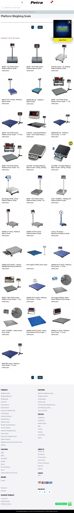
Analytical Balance (6, 416)
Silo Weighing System (44, 408)
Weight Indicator (5, 439)
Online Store (41, 460)
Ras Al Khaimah (5, 467)
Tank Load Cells (42, 410)
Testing (40, 429)
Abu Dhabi (4, 458)
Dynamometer (5, 408)
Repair (40, 438)
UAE (2, 453)
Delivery (40, 469)
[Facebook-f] (40, 492)
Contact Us (41, 451)
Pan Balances (5, 413)
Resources (4, 488)
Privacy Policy (42, 457)
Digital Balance (5, 419)
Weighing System (43, 396)
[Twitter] (45, 492)
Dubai (2, 455)
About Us (40, 466)
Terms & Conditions (43, 463)
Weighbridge (4, 399)
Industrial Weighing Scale (8, 431)
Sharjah (3, 461)
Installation (41, 417)
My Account (41, 454)
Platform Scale (18, 12)
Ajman (3, 464)
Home (2, 12)
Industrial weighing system (46, 393)
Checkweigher (42, 399)
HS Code (3, 491)
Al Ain (2, 470)
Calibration (41, 420)
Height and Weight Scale (8, 410)
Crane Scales (4, 433)
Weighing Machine (6, 396)
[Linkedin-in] (49, 492)
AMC (39, 426)
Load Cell (3, 402)
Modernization (42, 423)
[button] (22, 2)
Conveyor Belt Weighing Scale (46, 405)
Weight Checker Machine (8, 425)
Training (40, 432)
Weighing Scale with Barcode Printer (11, 442)
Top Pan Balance (6, 428)
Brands (3, 480)
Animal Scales (5, 405)
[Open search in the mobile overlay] (37, 7)
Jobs (39, 475)
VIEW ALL (3, 445)
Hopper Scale (42, 402)
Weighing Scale (5, 393)
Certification (41, 435)
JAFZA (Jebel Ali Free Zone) (9, 473)
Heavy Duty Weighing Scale (9, 436)
